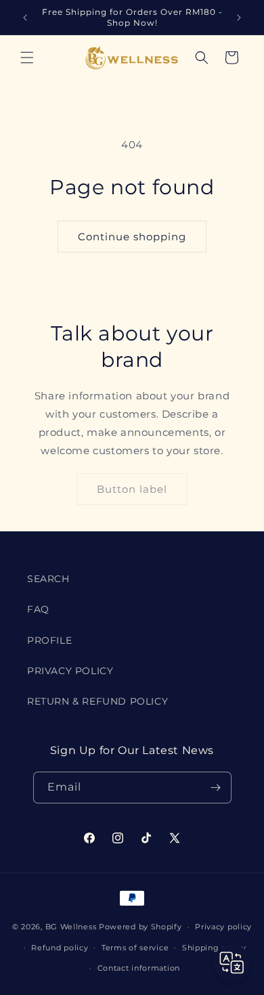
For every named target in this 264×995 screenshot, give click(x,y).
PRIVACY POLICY (70, 671)
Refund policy (59, 947)
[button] (27, 57)
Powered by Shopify (140, 926)
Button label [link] (132, 489)
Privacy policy (223, 926)
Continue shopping (132, 236)
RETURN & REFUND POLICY (97, 701)
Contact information (138, 968)
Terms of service (135, 947)
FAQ (38, 609)
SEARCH (48, 579)
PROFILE (49, 640)
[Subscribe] (216, 787)
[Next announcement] (239, 17)
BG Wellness (71, 926)
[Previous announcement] (25, 17)
